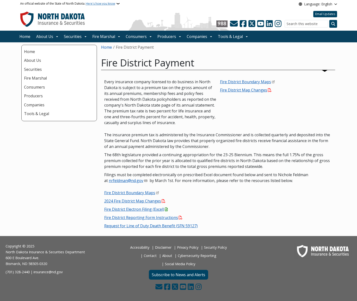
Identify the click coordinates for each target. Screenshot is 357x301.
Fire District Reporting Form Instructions (141, 217)
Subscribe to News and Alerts (178, 274)
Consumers (136, 36)
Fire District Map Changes (243, 90)
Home (24, 36)
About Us (44, 36)
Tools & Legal (230, 36)
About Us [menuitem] (32, 60)
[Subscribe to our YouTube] (260, 24)
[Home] (52, 19)
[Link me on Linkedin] (269, 24)
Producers (166, 36)
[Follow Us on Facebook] (243, 24)
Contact (150, 255)
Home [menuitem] (29, 51)
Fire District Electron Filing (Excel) (134, 209)
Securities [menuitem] (33, 69)
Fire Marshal (103, 36)
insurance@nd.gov (48, 272)
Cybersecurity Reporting (197, 255)
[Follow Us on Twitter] (251, 24)
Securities (73, 36)
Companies (197, 36)
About (167, 255)
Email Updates (325, 14)
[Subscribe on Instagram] (278, 24)
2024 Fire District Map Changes (132, 201)
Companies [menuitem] (34, 105)
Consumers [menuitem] (34, 87)
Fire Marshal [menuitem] (35, 78)
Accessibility (139, 247)
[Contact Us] (234, 24)
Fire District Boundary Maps (245, 81)
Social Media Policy (180, 264)
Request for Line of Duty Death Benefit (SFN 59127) (151, 225)
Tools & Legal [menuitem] (36, 113)
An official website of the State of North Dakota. (67, 3)
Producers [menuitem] (33, 96)
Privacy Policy (187, 247)
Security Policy (215, 247)
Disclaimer (163, 247)
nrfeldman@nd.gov (126, 180)
